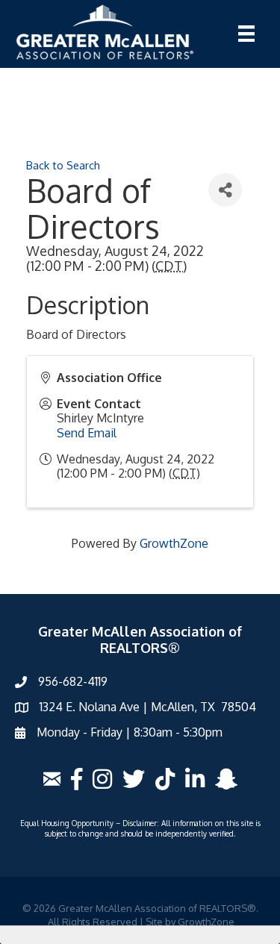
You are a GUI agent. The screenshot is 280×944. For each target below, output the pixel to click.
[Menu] (246, 33)
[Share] (225, 190)
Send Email (86, 432)
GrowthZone (174, 543)
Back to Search (63, 165)
